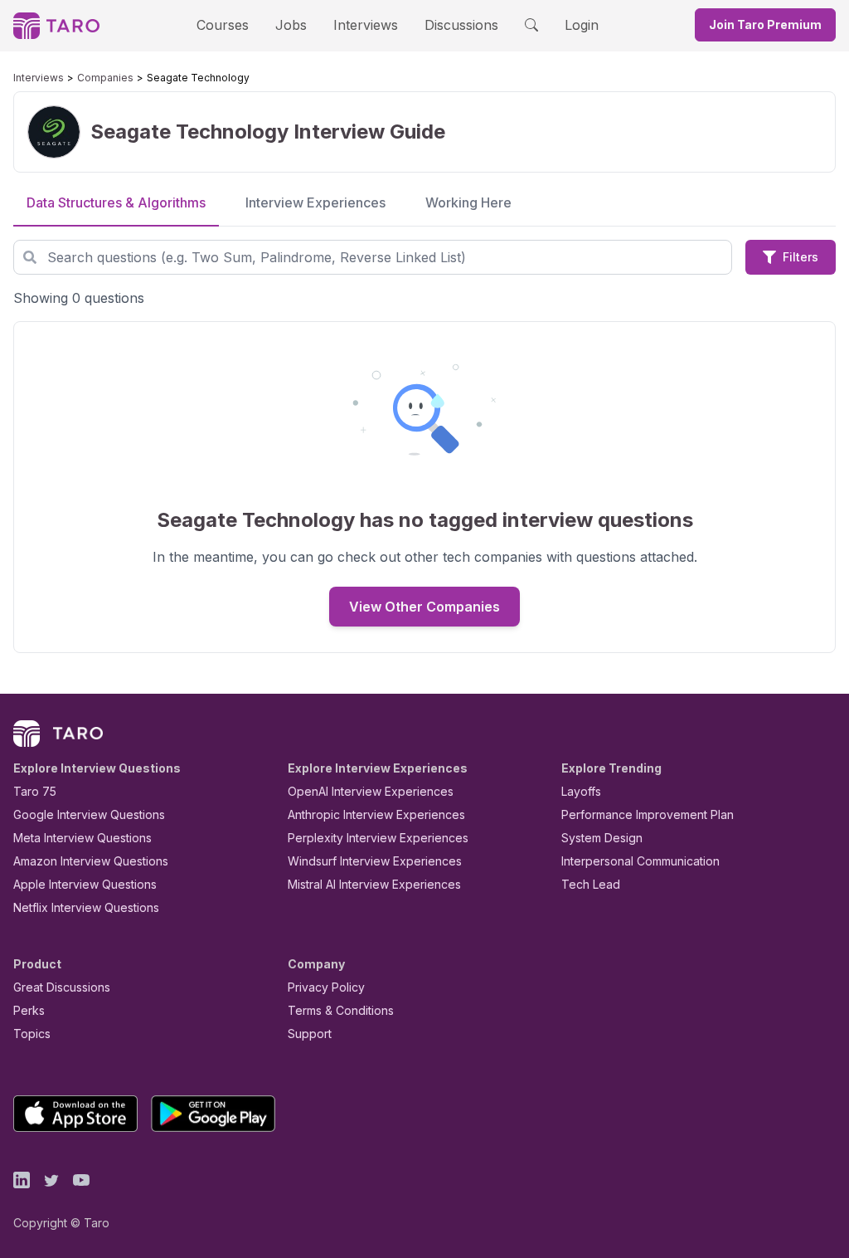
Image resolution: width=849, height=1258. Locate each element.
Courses (222, 25)
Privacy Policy (326, 987)
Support (310, 1033)
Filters (800, 257)
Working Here (468, 202)
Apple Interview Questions (85, 884)
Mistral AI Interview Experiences (374, 884)
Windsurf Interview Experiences (375, 861)
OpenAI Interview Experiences (371, 791)
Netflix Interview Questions (86, 907)
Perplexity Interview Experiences (378, 838)
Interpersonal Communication (640, 861)
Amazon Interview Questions (90, 861)
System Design (602, 838)
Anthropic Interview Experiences (376, 814)
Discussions (461, 25)
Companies (105, 77)
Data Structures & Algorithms (116, 202)
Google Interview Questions (89, 814)
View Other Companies (424, 606)
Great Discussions (61, 987)
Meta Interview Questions (82, 838)
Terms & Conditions (341, 1010)
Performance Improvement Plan (647, 814)
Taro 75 (34, 791)
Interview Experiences (315, 202)
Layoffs (581, 791)
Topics (32, 1033)
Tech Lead (590, 884)
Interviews (365, 25)
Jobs (291, 25)
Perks (29, 1010)
